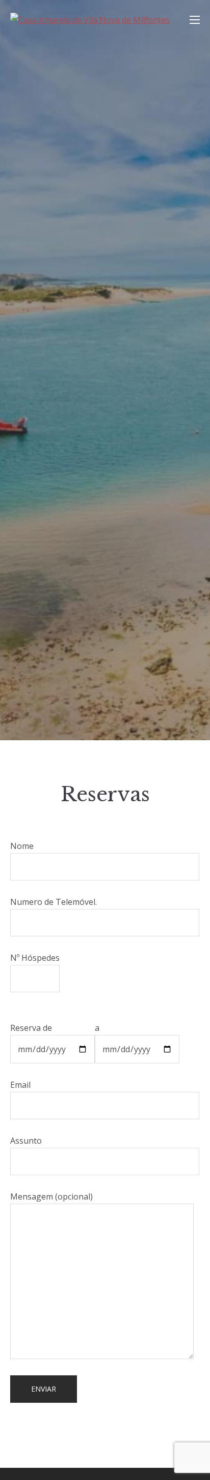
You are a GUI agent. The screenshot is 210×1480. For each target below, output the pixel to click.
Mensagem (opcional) (51, 1196)
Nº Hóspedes (35, 957)
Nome (22, 846)
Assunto (26, 1140)
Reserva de (31, 1027)
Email (20, 1084)
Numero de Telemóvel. (53, 901)
